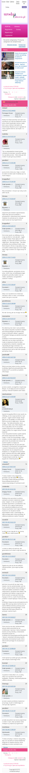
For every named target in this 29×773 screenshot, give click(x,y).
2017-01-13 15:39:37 (8, 556)
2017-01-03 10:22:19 (8, 522)
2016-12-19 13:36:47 (8, 285)
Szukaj (18, 29)
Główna (16, 26)
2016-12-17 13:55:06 (8, 163)
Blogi (7, 1)
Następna (8, 94)
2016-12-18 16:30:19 (8, 226)
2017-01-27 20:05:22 (8, 666)
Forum (3, 1)
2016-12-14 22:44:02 (8, 110)
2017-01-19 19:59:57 (8, 617)
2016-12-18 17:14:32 (8, 257)
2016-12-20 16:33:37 (8, 319)
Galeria (12, 1)
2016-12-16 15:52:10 (8, 136)
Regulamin (8, 29)
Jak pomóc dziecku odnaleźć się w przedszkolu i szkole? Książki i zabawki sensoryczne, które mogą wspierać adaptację (21, 77)
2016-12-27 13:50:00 (8, 397)
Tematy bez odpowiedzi (22, 45)
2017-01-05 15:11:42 (8, 539)
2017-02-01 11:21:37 (8, 711)
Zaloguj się (24, 2)
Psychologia (8, 88)
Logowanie (8, 35)
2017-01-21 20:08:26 (8, 648)
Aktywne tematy (12, 45)
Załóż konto (17, 2)
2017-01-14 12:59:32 (8, 575)
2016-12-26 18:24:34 (8, 378)
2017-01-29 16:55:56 (8, 686)
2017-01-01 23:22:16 (8, 489)
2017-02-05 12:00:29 (8, 729)
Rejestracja (9, 32)
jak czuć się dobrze (19, 88)
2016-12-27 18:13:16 (8, 467)
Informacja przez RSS (11, 102)
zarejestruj (20, 97)
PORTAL (7, 26)
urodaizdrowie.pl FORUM (10, 86)
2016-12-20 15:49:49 (8, 303)
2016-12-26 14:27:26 (8, 357)
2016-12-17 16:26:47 (8, 199)
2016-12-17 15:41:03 (8, 182)
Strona (5, 462)
